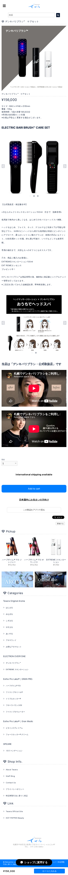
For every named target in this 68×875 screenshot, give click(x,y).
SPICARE (7, 744)
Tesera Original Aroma (14, 601)
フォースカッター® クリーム (17, 734)
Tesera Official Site (14, 811)
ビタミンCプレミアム (14, 728)
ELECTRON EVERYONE (14, 656)
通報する (60, 523)
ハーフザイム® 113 (13, 686)
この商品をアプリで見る (34, 510)
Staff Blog (10, 776)
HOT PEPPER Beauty (15, 818)
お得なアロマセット (14, 647)
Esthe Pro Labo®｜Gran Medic (18, 721)
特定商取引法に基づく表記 (17, 796)
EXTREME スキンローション (17, 669)
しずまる (9, 621)
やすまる (9, 627)
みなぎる (9, 614)
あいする (9, 634)
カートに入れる (49, 871)
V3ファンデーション (14, 751)
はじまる (9, 607)
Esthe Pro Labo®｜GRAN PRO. (18, 679)
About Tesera (12, 769)
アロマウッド (11, 640)
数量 (3, 459)
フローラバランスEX (14, 705)
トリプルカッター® (13, 699)
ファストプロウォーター (15, 712)
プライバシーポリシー (15, 789)
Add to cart (34, 488)
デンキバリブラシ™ (13, 663)
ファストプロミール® (14, 692)
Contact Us (11, 783)
